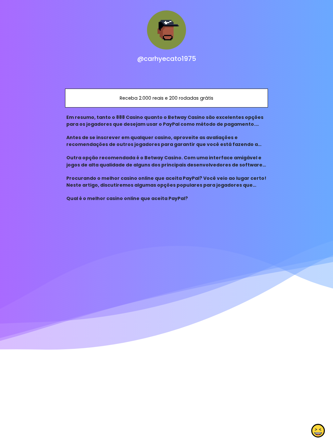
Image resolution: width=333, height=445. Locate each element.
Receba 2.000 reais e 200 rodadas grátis (166, 98)
